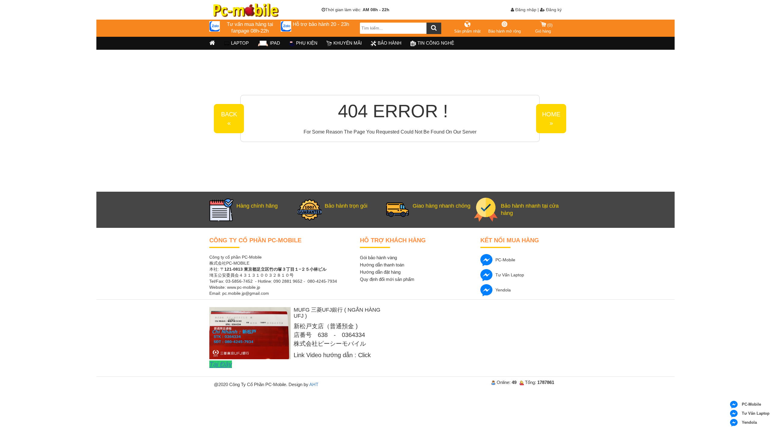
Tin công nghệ (435, 43)
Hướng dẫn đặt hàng (380, 272)
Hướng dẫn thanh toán (382, 264)
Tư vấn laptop (509, 274)
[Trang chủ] (212, 43)
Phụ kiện (306, 43)
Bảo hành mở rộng (504, 31)
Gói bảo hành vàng (378, 257)
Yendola (503, 290)
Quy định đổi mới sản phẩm (387, 279)
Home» (551, 118)
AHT (313, 384)
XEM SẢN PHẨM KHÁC (565, 96)
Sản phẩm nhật (467, 31)
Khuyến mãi (347, 43)
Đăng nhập (525, 9)
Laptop (240, 43)
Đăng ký (553, 9)
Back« (229, 118)
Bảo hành (389, 43)
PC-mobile (505, 259)
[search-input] (400, 28)
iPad (275, 43)
